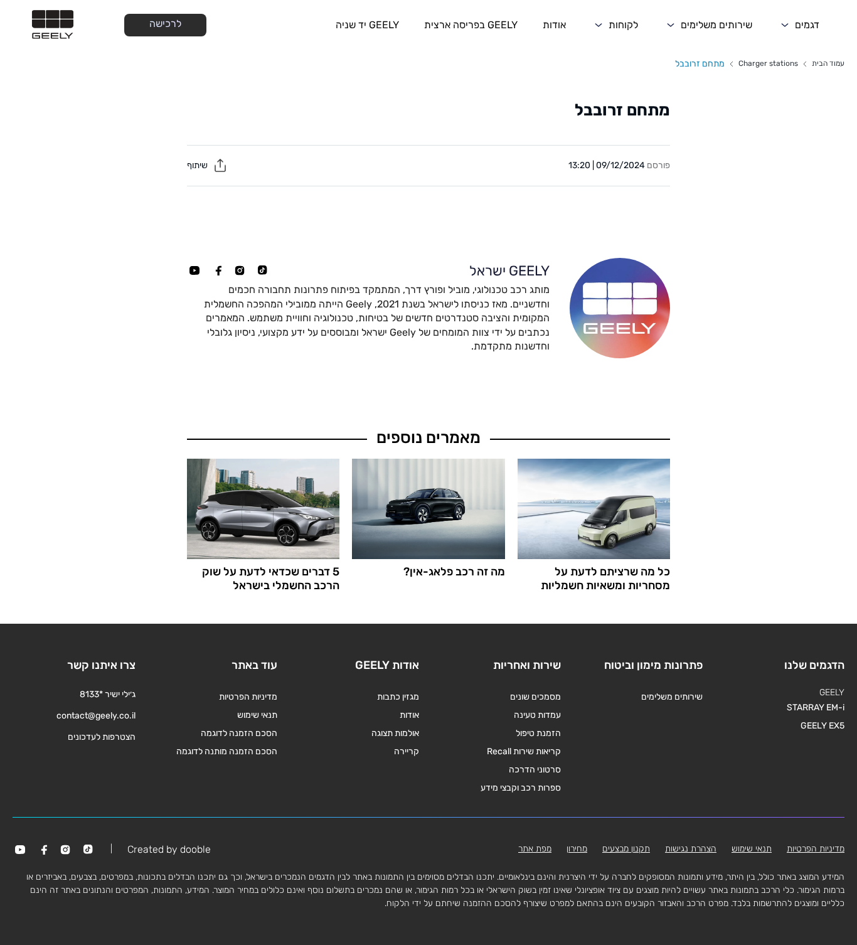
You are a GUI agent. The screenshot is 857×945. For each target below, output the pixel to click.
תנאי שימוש (257, 715)
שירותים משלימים (716, 25)
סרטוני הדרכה (535, 769)
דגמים (807, 25)
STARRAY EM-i (815, 707)
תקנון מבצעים (626, 848)
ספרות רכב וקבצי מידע (521, 787)
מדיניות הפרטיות (248, 696)
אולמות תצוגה (395, 733)
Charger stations (768, 63)
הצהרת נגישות (690, 848)
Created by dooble (169, 849)
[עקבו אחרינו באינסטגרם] (239, 270)
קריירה (406, 751)
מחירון (577, 848)
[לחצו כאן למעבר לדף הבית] (52, 25)
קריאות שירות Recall (524, 751)
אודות (554, 25)
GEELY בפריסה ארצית (471, 25)
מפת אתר (534, 848)
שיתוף (198, 165)
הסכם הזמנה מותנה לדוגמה (226, 751)
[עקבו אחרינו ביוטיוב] (194, 270)
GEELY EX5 (822, 725)
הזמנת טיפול (538, 733)
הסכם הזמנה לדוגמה (239, 733)
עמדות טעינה (537, 715)
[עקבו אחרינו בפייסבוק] (217, 270)
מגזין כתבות (398, 696)
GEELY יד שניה (367, 25)
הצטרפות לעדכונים (102, 737)
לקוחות (623, 25)
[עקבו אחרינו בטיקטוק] (262, 270)
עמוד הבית (828, 63)
